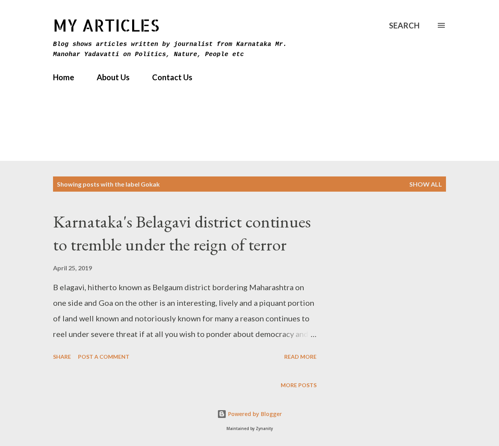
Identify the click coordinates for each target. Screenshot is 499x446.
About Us (113, 77)
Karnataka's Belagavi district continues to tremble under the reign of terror (182, 233)
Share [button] (62, 356)
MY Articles (106, 25)
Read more (300, 356)
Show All (425, 184)
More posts (299, 385)
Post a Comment (103, 356)
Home (63, 77)
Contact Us (172, 77)
